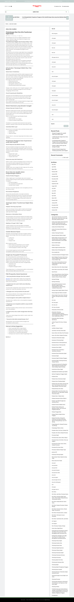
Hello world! (66, 157)
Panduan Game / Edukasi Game (58, 396)
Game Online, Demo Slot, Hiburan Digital (59, 267)
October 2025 (54, 181)
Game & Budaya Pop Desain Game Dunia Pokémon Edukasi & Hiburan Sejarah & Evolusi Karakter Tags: (59, 258)
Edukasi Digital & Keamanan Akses (58, 247)
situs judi (53, 463)
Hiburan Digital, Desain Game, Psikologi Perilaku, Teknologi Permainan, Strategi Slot (59, 296)
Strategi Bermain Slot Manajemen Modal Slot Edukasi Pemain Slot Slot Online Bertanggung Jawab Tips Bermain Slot (60, 532)
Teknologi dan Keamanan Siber (58, 562)
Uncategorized (54, 595)
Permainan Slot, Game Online (57, 447)
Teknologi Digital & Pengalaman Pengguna (60, 567)
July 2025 (54, 188)
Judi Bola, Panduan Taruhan (57, 328)
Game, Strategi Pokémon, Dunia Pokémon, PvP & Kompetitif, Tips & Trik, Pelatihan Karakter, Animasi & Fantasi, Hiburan (60, 275)
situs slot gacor (55, 76)
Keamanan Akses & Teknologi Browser (59, 342)
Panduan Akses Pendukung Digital (58, 381)
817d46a (8, 35)
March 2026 (54, 169)
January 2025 (54, 202)
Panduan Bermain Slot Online (57, 388)
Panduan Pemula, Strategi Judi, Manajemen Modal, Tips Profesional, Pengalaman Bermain (59, 408)
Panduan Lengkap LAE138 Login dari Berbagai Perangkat (51, 1)
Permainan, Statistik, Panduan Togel (59, 449)
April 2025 (54, 195)
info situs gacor (55, 302)
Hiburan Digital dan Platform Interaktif (59, 292)
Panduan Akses (55, 376)
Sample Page (36, 11)
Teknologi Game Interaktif (57, 569)
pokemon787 (54, 452)
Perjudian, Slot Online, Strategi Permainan (60, 432)
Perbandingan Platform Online (57, 428)
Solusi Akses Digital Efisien (57, 528)
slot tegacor (54, 521)
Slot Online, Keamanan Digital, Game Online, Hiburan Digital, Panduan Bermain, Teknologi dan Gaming (60, 498)
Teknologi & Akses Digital (57, 540)
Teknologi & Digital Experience (58, 547)
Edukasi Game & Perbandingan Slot (58, 249)
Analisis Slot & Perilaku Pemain (58, 226)
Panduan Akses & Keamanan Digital (59, 378)
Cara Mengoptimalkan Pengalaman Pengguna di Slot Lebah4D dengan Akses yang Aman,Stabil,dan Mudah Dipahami (35, 17)
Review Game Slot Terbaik (57, 460)
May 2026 (54, 164)
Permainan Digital (55, 435)
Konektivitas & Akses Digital (57, 369)
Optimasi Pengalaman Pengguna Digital (59, 374)
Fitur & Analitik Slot (55, 252)
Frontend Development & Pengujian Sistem (60, 254)
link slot (53, 47)
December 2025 (55, 176)
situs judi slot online (56, 472)
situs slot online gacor (56, 482)
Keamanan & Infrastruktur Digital (58, 337)
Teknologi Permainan (56, 579)
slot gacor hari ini (55, 489)
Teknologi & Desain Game (57, 545)
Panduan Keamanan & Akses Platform (59, 398)
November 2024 (55, 207)
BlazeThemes (47, 599)
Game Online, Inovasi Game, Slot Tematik (60, 269)
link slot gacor (54, 33)
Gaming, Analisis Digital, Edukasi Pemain (60, 290)
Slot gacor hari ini (55, 57)
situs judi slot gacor (56, 470)
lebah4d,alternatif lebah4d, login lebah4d (59, 371)
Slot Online (54, 491)
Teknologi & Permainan (56, 557)
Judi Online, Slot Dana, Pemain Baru (59, 330)
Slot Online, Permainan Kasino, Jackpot (59, 512)
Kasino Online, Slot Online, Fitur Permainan (60, 332)
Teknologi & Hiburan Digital (57, 550)
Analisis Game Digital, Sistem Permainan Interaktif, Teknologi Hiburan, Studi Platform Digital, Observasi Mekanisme (60, 223)
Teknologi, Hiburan (55, 586)
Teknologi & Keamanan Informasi (58, 555)
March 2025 (54, 198)
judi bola (53, 325)
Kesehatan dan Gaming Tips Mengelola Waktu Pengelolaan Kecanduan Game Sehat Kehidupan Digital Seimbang (59, 365)
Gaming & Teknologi (56, 281)
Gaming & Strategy (55, 279)
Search (52, 123)
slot (52, 71)
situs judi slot (54, 467)
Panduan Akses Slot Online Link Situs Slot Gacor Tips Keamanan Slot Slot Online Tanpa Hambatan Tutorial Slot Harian (60, 385)
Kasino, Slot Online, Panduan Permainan (59, 335)
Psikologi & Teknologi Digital (57, 454)
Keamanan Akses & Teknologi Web (58, 344)
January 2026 (54, 174)
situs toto (8, 278)
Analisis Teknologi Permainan (57, 232)
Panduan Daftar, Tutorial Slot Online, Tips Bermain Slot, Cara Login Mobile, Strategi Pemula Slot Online (60, 392)
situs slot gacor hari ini (56, 479)
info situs (54, 300)
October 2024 (54, 210)
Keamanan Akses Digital (56, 347)
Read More (8, 337)
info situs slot (54, 304)
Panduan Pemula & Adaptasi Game (58, 404)
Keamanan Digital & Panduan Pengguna (59, 358)
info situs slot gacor (56, 307)
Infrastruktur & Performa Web (57, 309)
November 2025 (55, 178)
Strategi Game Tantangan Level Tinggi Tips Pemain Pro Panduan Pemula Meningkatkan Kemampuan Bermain (59, 537)
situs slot (54, 66)
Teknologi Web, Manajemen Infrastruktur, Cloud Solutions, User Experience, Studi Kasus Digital (60, 583)
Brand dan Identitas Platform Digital (59, 235)
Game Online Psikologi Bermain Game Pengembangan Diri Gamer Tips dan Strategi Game (59, 263)
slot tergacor (54, 523)
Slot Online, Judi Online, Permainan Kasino (60, 494)
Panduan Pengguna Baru (56, 411)
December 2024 (55, 205)
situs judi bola (54, 465)
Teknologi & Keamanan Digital (57, 552)
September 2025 (55, 183)
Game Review (54, 271)
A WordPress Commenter (57, 157)
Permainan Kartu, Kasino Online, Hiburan (59, 437)
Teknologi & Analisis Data (57, 543)
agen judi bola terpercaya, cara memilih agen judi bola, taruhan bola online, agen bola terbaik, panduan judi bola (59, 218)
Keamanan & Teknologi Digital (57, 340)
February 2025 (54, 200)
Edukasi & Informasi (56, 245)
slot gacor (54, 38)
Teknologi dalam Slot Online (57, 559)
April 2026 (54, 166)
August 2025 (54, 186)
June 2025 (54, 190)
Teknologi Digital (55, 564)
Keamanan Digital (55, 355)
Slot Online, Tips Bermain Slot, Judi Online (60, 518)
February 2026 (54, 171)
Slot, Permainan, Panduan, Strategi (58, 525)
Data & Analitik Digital (56, 242)
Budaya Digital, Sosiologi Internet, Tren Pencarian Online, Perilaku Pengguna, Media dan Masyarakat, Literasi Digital (59, 239)
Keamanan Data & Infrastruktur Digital (59, 353)
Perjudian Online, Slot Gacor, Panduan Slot (60, 430)
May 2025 (54, 193)
